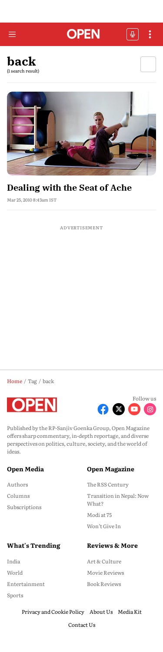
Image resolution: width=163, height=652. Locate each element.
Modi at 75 (99, 515)
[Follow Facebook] (103, 409)
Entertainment (26, 584)
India (13, 561)
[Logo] (81, 34)
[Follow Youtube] (134, 409)
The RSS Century (108, 484)
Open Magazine (110, 468)
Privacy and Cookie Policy (53, 612)
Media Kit (130, 612)
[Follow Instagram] (150, 409)
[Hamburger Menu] (12, 34)
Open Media (25, 468)
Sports (15, 595)
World (15, 572)
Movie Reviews (105, 572)
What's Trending (33, 545)
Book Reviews (104, 584)
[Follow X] (119, 409)
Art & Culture (104, 561)
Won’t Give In (104, 526)
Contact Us (81, 625)
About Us (101, 612)
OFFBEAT (132, 34)
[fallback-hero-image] (81, 133)
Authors (17, 484)
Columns (18, 496)
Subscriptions (24, 507)
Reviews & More (112, 545)
